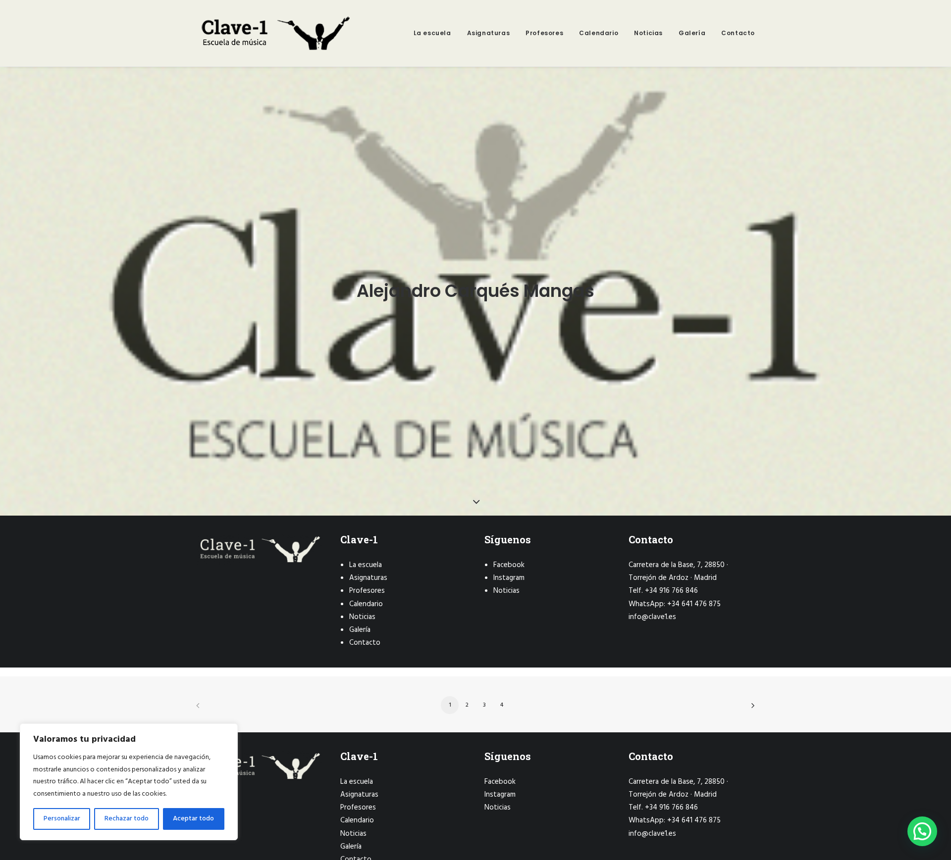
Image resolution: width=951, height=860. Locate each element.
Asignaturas (488, 33)
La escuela (432, 33)
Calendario (598, 33)
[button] (922, 831)
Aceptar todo (193, 818)
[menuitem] (436, 33)
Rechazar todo (127, 818)
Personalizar (62, 818)
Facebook (509, 565)
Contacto (738, 33)
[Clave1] (274, 33)
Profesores (544, 33)
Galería (692, 33)
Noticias (648, 33)
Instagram (509, 578)
